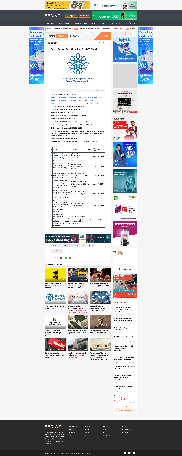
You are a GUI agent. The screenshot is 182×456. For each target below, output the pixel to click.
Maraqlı (93, 23)
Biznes (67, 23)
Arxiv (87, 435)
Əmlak (111, 23)
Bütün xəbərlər (125, 410)
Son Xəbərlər (49, 23)
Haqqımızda (106, 435)
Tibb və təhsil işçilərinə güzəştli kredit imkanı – (73, 29)
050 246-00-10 (126, 429)
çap (83, 245)
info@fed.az (124, 432)
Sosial (86, 23)
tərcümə (90, 245)
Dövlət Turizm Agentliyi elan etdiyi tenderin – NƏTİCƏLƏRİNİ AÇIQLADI (76, 97)
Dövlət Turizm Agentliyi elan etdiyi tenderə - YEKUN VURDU (72, 101)
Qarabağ (85, 16)
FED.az (53, 104)
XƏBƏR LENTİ (122, 303)
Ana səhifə (97, 43)
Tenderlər (106, 43)
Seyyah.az (73, 16)
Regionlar (102, 23)
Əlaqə (70, 435)
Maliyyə (59, 23)
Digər (118, 23)
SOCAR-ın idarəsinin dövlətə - (126, 29)
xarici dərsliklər (57, 251)
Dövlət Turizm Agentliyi (71, 245)
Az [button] (135, 23)
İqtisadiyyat (77, 23)
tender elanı (56, 245)
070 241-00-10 (126, 427)
